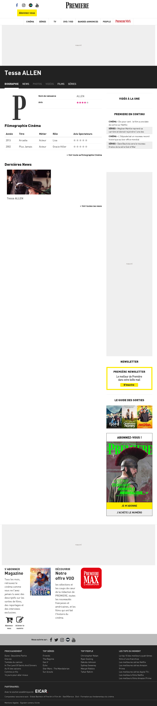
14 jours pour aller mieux (16, 675)
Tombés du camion (13, 662)
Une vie (8, 659)
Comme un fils (11, 671)
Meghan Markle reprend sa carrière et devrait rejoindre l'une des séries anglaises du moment (126, 130)
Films (60, 83)
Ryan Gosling (87, 659)
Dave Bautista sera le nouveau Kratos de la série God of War (127, 145)
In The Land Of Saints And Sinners (21, 665)
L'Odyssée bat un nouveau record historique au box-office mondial (129, 138)
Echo (45, 665)
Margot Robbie (88, 668)
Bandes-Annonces (88, 21)
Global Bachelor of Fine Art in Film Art (45, 696)
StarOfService (68, 696)
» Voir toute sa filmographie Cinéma (84, 155)
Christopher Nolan (89, 655)
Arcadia (23, 140)
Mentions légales (12, 703)
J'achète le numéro (129, 512)
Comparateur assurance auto (16, 696)
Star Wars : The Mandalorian (56, 668)
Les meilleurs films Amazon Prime (135, 678)
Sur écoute (48, 671)
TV (55, 21)
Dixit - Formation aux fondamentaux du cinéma (94, 696)
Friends (46, 655)
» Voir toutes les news (91, 206)
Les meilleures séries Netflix (132, 662)
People (107, 21)
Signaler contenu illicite (30, 703)
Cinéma (30, 21)
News (25, 83)
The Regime (48, 659)
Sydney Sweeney (88, 665)
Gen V (45, 662)
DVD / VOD (68, 21)
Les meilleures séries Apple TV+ (134, 671)
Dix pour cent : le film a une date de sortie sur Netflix (128, 123)
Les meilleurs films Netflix (131, 675)
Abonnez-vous (27, 12)
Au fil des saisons (13, 668)
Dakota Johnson (88, 662)
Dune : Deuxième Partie (16, 655)
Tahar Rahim (87, 671)
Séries (42, 21)
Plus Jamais (25, 146)
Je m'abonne (129, 505)
